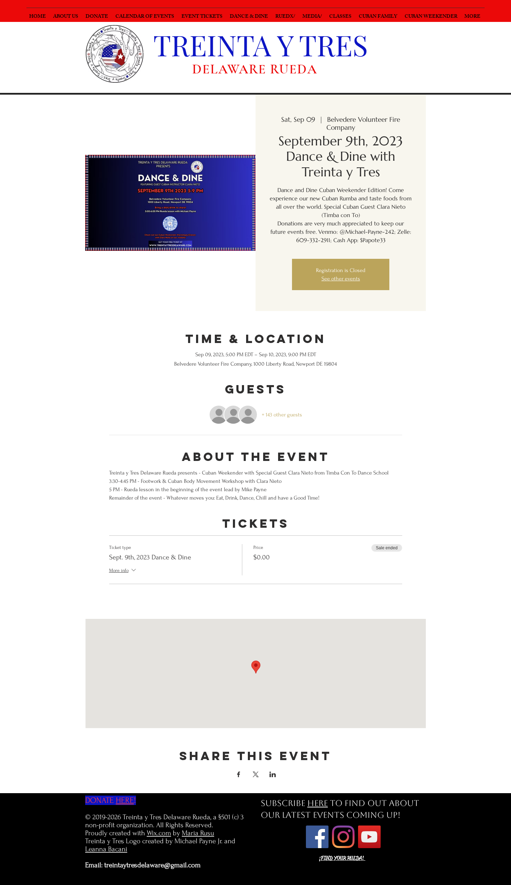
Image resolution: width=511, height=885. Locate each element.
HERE (125, 800)
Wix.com (159, 833)
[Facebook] (317, 837)
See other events (341, 279)
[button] (286, 14)
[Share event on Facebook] (238, 774)
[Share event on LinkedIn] (272, 774)
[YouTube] (369, 837)
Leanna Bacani (106, 849)
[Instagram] (343, 837)
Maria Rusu (198, 833)
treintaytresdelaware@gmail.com (152, 865)
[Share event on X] (255, 774)
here (317, 803)
